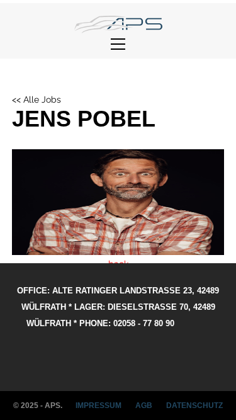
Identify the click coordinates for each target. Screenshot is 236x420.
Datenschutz (194, 405)
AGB (143, 405)
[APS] (118, 24)
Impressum (98, 405)
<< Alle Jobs (36, 99)
